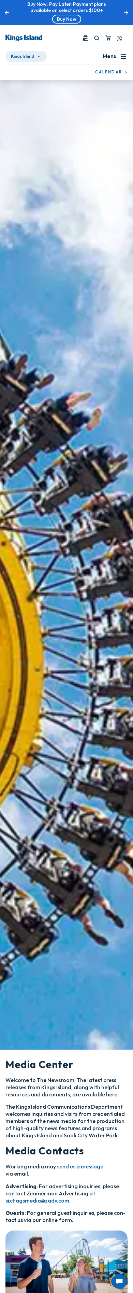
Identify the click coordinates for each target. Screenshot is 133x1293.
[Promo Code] (85, 38)
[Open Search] (97, 38)
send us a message (80, 1166)
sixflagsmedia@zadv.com (37, 1200)
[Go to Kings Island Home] (23, 38)
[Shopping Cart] (108, 38)
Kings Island (22, 56)
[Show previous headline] (7, 12)
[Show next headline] (126, 12)
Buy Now (66, 19)
